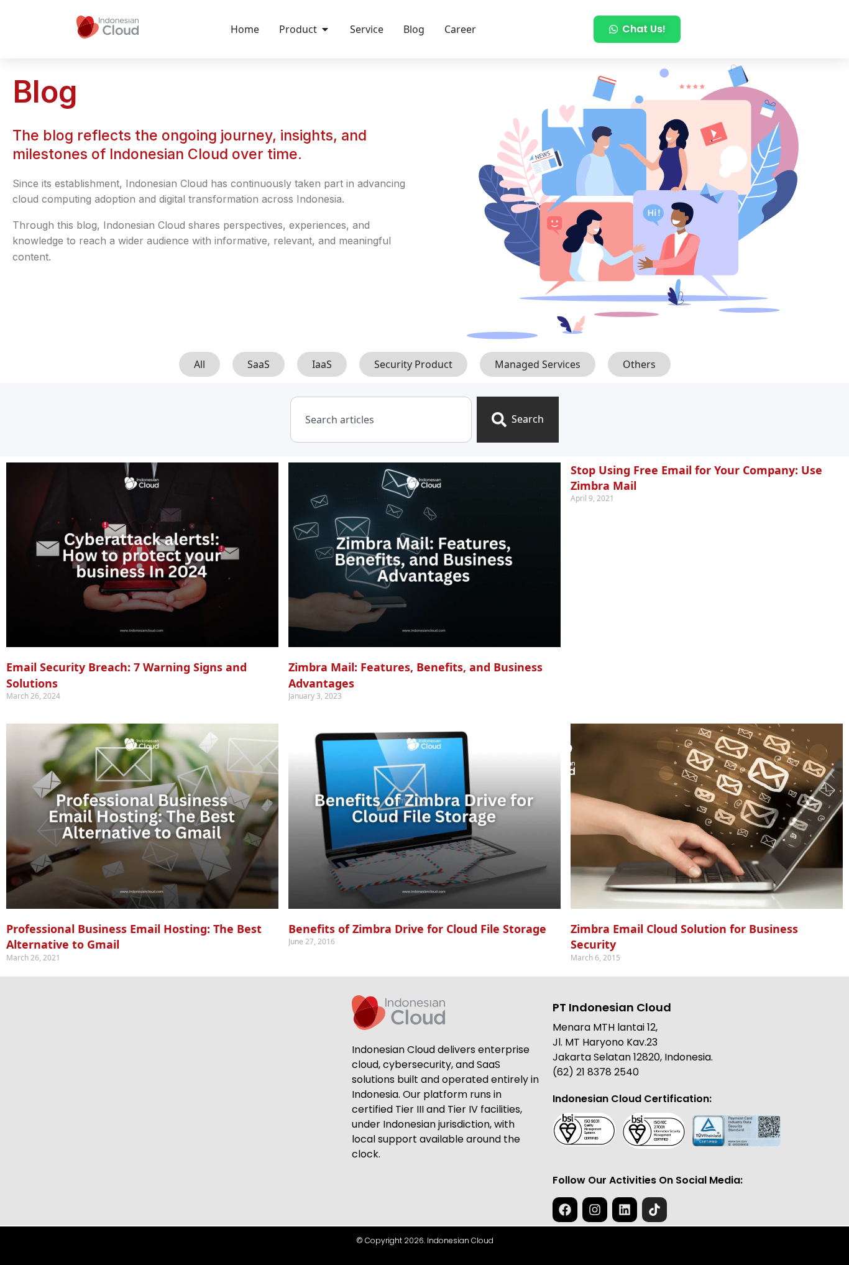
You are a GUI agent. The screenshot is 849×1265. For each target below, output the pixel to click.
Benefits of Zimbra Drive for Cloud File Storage (417, 928)
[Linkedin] (624, 1209)
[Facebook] (565, 1209)
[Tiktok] (654, 1209)
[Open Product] (325, 29)
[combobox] (380, 420)
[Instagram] (594, 1209)
